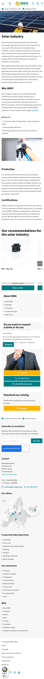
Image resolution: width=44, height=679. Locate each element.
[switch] (5, 676)
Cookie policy (31, 342)
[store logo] (22, 3)
